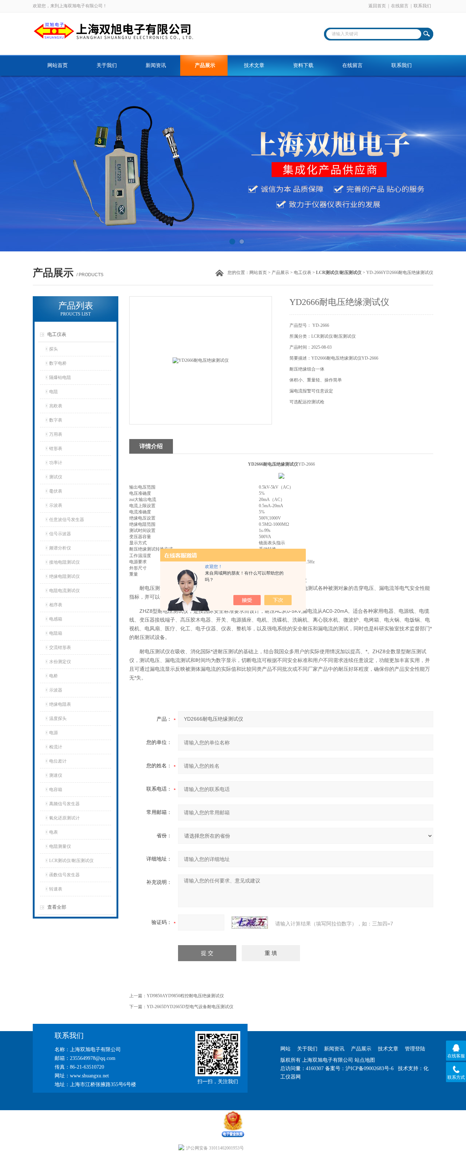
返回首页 (377, 5)
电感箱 (55, 619)
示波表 (55, 505)
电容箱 (55, 789)
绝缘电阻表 (60, 704)
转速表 (55, 889)
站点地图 (365, 1060)
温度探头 (58, 718)
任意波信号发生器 (66, 519)
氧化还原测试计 (64, 818)
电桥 (53, 675)
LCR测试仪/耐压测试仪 (71, 860)
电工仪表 (302, 272)
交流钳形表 (60, 647)
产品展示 (205, 65)
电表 (53, 832)
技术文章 (254, 65)
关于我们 (106, 65)
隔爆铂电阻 (60, 377)
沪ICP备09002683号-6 (369, 1068)
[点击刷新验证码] (250, 922)
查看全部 (56, 907)
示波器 (55, 690)
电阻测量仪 (60, 846)
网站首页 (57, 65)
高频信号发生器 (64, 803)
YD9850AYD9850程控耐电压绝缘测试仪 (185, 995)
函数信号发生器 (64, 874)
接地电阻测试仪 (64, 562)
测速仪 (55, 775)
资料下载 (303, 65)
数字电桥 (58, 363)
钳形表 (55, 448)
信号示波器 (60, 533)
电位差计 (58, 761)
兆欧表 (55, 405)
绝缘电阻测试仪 (64, 576)
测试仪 (55, 476)
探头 (53, 349)
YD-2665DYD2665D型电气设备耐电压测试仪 (190, 1006)
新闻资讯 (156, 65)
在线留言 (399, 5)
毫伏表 (55, 491)
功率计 (55, 462)
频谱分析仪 (60, 548)
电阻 (53, 391)
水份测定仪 (60, 661)
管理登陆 (415, 1049)
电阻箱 (55, 633)
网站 (285, 1049)
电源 (53, 732)
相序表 (55, 604)
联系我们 (422, 5)
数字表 (55, 420)
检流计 (55, 746)
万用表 (55, 434)
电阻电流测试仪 (64, 590)
